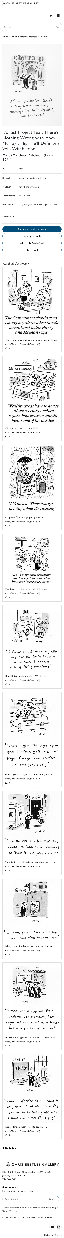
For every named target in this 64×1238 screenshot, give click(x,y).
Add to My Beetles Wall (32, 243)
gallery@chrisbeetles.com (14, 1175)
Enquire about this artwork (32, 229)
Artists (14, 36)
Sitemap (48, 1217)
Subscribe (53, 1199)
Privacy (40, 1217)
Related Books (32, 250)
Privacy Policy (51, 1207)
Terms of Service (9, 1210)
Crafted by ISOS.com (53, 1234)
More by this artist (32, 236)
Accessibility (31, 1217)
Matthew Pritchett (28, 36)
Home (5, 36)
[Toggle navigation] (58, 15)
